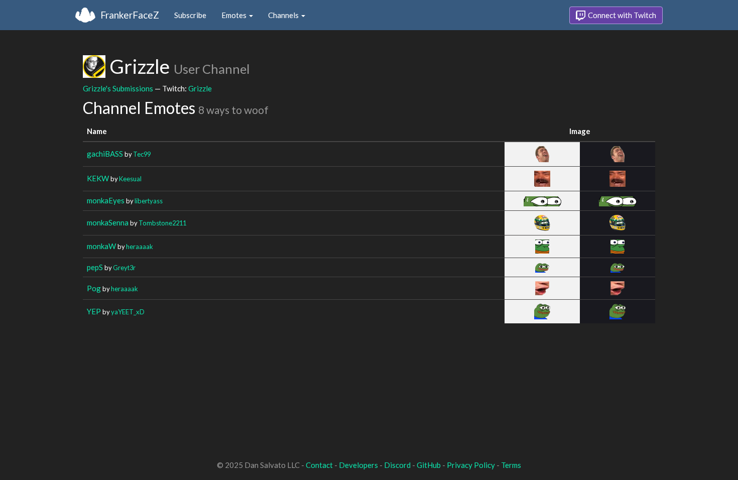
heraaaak (139, 247)
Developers (358, 464)
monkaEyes (106, 200)
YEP (94, 311)
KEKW (98, 178)
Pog (94, 288)
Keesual (130, 179)
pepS (95, 267)
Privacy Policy (471, 464)
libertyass (149, 201)
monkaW (101, 246)
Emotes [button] (234, 15)
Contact (319, 464)
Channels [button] (284, 15)
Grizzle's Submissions (118, 88)
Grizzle (200, 88)
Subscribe (190, 15)
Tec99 (142, 154)
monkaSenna (108, 222)
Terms (511, 464)
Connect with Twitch (621, 15)
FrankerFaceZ (129, 15)
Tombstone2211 (162, 223)
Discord (397, 464)
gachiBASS (105, 153)
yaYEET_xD (128, 312)
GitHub (429, 464)
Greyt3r (124, 268)
